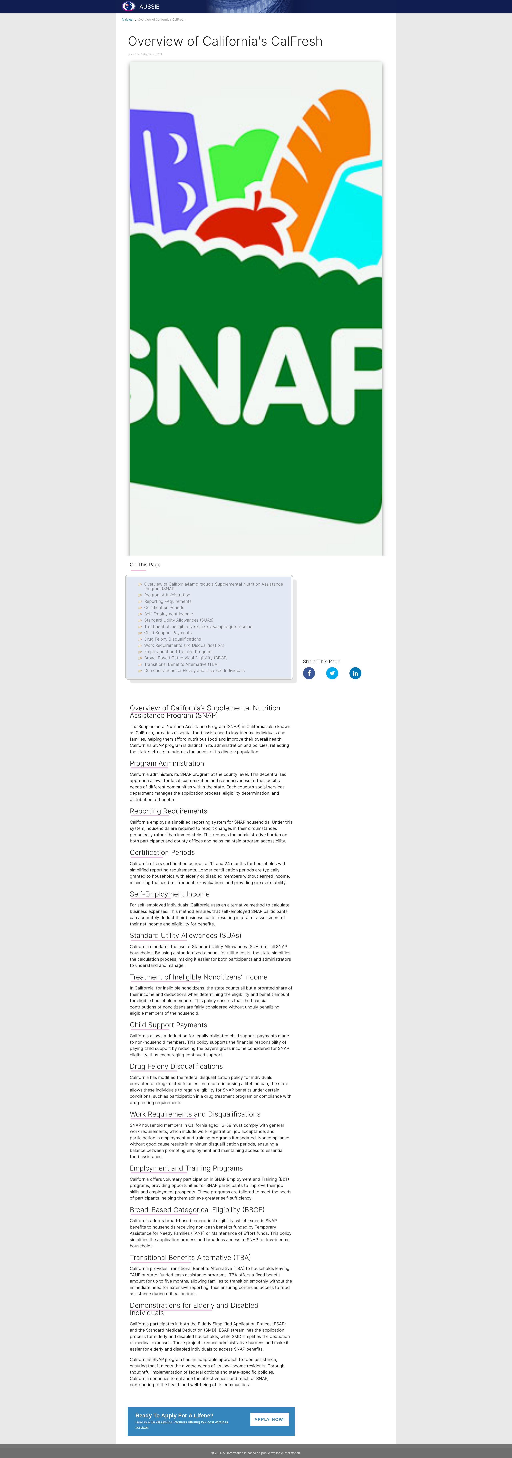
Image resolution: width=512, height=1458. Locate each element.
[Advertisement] (335, 581)
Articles (127, 19)
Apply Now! (269, 1419)
